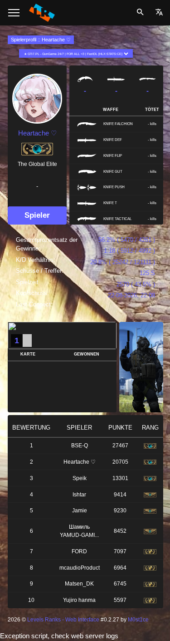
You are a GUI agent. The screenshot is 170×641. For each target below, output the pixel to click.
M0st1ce (138, 619)
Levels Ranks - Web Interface (63, 619)
